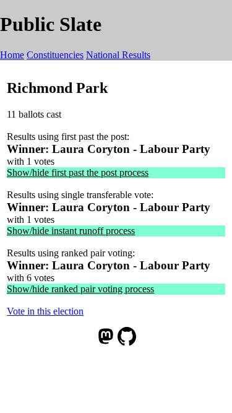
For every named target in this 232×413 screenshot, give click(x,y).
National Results (118, 55)
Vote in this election (45, 311)
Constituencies (55, 55)
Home (12, 55)
